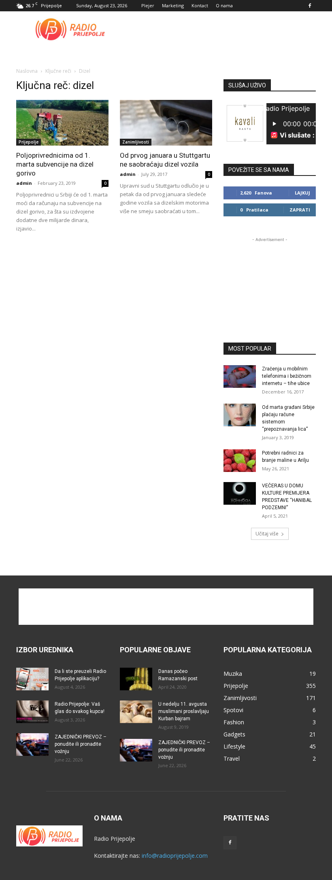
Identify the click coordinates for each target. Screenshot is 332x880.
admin (24, 183)
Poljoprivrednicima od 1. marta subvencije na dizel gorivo (55, 164)
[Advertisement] (220, 29)
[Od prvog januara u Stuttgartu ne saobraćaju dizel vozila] (166, 123)
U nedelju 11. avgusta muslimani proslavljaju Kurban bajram (183, 711)
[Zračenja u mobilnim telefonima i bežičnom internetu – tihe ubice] (239, 376)
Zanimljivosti (135, 142)
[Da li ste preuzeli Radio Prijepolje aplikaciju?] (32, 679)
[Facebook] (310, 5)
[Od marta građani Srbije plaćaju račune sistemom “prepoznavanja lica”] (239, 415)
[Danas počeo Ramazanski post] (136, 679)
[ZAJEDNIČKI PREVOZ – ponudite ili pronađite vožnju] (32, 744)
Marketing (173, 5)
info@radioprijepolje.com (175, 855)
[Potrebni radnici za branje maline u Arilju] (239, 460)
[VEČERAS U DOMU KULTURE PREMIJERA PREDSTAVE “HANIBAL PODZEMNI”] (239, 493)
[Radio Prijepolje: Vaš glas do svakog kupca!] (32, 711)
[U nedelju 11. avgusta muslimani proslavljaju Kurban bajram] (136, 711)
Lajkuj (302, 193)
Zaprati (299, 210)
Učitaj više (267, 533)
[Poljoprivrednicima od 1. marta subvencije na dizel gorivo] (62, 123)
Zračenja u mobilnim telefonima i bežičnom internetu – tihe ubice (286, 376)
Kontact (200, 5)
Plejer (147, 5)
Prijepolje (28, 142)
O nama (224, 5)
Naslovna (27, 71)
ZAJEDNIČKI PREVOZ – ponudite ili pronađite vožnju (80, 744)
